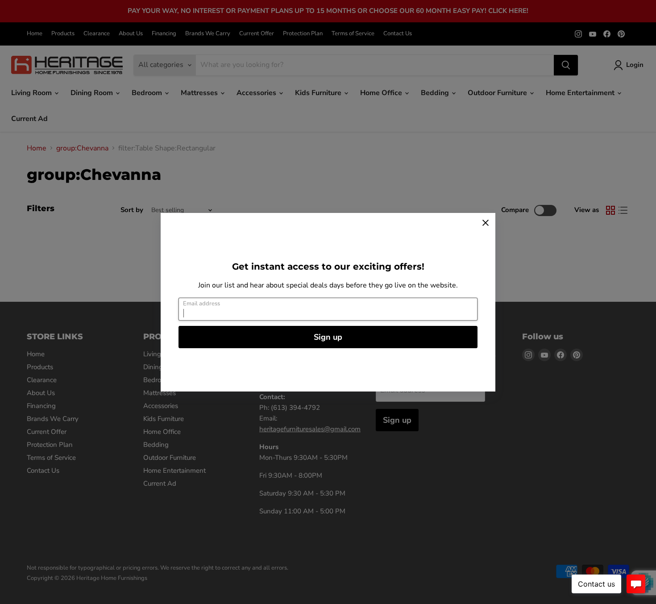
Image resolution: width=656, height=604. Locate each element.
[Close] (485, 223)
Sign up (328, 337)
